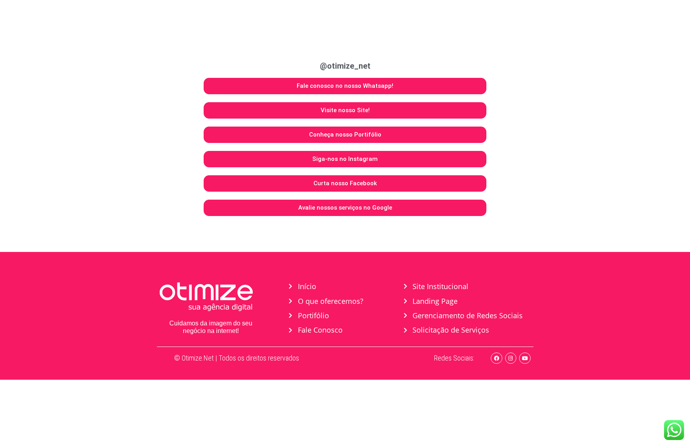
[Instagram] (511, 358)
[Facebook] (496, 358)
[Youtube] (525, 358)
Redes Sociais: (454, 358)
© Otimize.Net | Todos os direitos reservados (236, 358)
